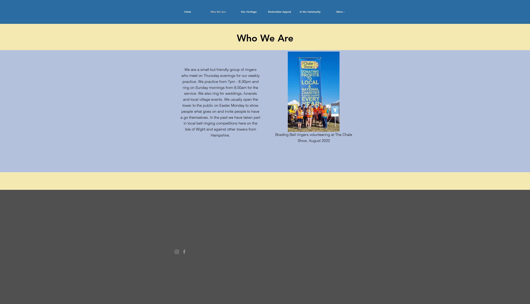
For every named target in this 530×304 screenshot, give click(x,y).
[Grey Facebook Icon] (184, 252)
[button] (249, 11)
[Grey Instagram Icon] (177, 252)
